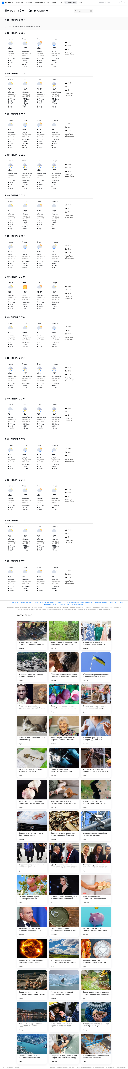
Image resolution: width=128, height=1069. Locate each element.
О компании (9, 1067)
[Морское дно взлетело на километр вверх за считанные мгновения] (64, 953)
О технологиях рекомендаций (85, 1067)
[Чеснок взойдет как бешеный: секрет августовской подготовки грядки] (32, 794)
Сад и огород (64, 604)
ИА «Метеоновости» (120, 1067)
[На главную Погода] (9, 2)
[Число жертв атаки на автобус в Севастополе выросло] (32, 826)
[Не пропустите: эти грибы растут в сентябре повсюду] (96, 1017)
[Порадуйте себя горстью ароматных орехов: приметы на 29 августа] (32, 985)
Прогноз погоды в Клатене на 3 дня (18, 602)
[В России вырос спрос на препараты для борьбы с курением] (96, 731)
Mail (3, 1067)
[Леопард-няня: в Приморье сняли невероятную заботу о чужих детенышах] (64, 635)
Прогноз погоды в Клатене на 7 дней (78, 602)
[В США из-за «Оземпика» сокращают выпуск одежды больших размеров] (96, 635)
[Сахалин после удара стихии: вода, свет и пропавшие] (32, 1017)
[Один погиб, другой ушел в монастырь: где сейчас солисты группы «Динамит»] (96, 858)
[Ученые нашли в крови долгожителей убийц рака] (64, 763)
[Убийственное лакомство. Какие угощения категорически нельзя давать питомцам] (64, 667)
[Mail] (3, 2)
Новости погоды (50, 604)
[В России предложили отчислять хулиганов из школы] (32, 858)
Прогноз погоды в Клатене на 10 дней (109, 602)
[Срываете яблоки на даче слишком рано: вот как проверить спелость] (32, 890)
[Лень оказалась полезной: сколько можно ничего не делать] (64, 794)
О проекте (52, 1067)
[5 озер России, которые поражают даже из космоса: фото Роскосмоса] (96, 794)
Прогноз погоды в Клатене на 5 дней (48, 602)
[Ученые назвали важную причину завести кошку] (32, 731)
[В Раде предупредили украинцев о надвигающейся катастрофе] (96, 667)
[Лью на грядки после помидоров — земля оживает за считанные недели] (96, 985)
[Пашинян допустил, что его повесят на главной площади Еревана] (32, 922)
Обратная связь (99, 1067)
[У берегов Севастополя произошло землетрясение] (32, 1049)
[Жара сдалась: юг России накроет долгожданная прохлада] (96, 763)
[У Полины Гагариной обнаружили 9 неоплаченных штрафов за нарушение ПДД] (64, 890)
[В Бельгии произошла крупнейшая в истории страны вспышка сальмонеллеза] (96, 890)
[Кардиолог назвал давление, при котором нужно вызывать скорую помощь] (64, 1049)
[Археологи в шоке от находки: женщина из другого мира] (32, 763)
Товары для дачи (78, 604)
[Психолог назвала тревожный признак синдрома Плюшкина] (64, 826)
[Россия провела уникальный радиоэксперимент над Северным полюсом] (64, 985)
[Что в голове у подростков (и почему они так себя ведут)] (96, 699)
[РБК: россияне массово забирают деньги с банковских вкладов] (96, 922)
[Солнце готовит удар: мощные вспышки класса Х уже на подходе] (32, 953)
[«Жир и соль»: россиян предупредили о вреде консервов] (64, 922)
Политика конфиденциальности (66, 1067)
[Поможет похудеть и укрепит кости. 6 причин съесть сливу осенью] (64, 699)
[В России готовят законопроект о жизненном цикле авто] (96, 1049)
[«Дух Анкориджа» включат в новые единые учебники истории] (64, 858)
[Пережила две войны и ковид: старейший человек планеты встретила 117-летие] (64, 731)
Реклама (17, 1067)
